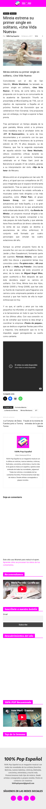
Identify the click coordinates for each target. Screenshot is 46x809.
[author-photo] (23, 448)
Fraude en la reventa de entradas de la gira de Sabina (33, 423)
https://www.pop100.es (23, 455)
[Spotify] (23, 484)
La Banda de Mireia (11, 410)
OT (36, 410)
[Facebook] (12, 484)
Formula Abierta (20, 407)
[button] (4, 3)
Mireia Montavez (26, 410)
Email (5, 614)
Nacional (13, 13)
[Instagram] (18, 484)
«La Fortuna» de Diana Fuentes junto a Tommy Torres (13, 423)
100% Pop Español (12, 36)
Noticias (6, 13)
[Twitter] (34, 484)
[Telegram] (28, 484)
